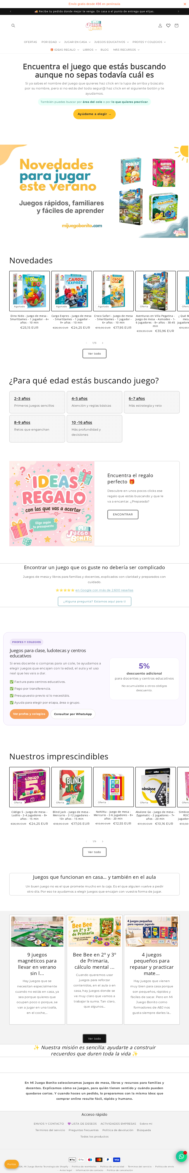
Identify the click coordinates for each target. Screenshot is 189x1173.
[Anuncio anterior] (10, 11)
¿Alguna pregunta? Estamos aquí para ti (94, 601)
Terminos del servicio (50, 1130)
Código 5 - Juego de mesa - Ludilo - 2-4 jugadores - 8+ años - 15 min (29, 815)
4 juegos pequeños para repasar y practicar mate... (152, 964)
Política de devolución (117, 1130)
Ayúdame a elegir (94, 114)
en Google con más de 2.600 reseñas (104, 590)
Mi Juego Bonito (33, 1166)
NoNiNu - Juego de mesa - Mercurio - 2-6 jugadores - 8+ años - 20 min (113, 815)
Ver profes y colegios (29, 714)
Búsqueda (144, 1130)
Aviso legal (66, 1170)
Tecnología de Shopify (55, 1166)
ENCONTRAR (123, 514)
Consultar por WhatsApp (73, 714)
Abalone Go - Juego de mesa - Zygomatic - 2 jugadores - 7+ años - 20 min (155, 815)
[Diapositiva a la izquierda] (86, 343)
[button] (13, 26)
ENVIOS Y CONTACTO (49, 1123)
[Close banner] (185, 4)
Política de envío (164, 1166)
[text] (94, 4)
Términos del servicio (140, 1166)
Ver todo (94, 353)
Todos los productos (94, 1136)
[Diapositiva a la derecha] (103, 343)
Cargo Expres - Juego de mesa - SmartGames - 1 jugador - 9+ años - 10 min (71, 319)
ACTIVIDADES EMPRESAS (118, 1123)
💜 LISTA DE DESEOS (82, 1123)
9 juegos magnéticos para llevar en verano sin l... (37, 964)
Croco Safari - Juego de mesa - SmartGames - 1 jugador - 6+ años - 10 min (113, 319)
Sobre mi (146, 1123)
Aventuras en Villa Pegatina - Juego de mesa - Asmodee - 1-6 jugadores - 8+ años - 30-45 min (155, 321)
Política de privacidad (112, 1166)
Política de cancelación (120, 1170)
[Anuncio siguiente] (178, 11)
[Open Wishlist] (168, 26)
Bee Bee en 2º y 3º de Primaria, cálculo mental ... (94, 961)
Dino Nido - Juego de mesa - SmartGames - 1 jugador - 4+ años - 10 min (29, 319)
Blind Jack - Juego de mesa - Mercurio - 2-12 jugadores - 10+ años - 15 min (71, 815)
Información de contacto (89, 1170)
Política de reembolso (84, 1166)
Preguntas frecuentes (84, 1130)
